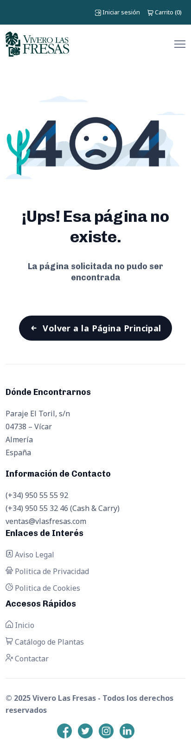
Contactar (31, 658)
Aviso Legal (33, 554)
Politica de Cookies (46, 588)
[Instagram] (106, 731)
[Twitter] (85, 731)
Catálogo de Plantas (48, 642)
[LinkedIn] (127, 731)
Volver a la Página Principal (102, 328)
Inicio (23, 625)
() (168, 12)
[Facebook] (64, 731)
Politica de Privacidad (51, 571)
